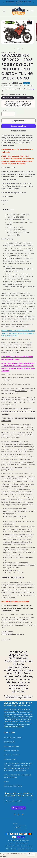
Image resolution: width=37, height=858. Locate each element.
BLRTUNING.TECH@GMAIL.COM (18, 698)
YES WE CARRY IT (27, 388)
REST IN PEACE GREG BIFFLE (13, 786)
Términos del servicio (27, 846)
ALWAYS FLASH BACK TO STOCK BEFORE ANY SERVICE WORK (17, 776)
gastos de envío (8, 85)
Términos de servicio (11, 751)
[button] (4, 11)
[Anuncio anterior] (3, 3)
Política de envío (11, 849)
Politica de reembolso (11, 746)
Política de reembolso (21, 843)
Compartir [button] (7, 640)
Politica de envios (10, 759)
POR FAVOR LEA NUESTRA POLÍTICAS (14, 726)
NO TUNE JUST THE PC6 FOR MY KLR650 (17, 98)
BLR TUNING (16, 840)
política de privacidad (11, 755)
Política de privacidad (12, 846)
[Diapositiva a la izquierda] (14, 49)
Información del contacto (13, 738)
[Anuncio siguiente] (33, 3)
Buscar (6, 782)
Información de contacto (25, 849)
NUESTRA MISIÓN (9, 742)
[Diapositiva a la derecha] (23, 49)
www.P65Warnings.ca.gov (11, 711)
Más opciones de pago (18, 130)
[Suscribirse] (31, 801)
